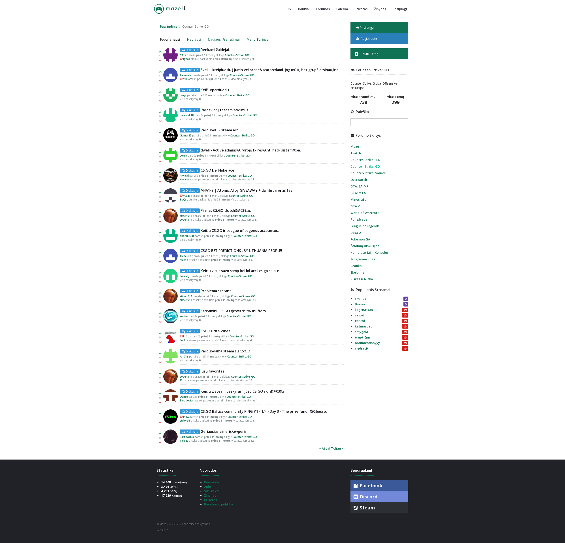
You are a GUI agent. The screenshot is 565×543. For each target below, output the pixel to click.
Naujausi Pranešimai (224, 39)
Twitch (355, 153)
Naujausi (194, 39)
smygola (361, 332)
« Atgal (325, 448)
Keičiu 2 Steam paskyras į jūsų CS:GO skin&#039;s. (243, 391)
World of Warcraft (364, 213)
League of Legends (364, 226)
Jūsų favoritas (212, 371)
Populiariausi (170, 39)
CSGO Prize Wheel (216, 331)
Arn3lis (184, 356)
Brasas (360, 304)
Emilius (360, 299)
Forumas (323, 9)
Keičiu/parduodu (215, 89)
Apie (207, 486)
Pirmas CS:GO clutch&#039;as (226, 210)
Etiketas (361, 9)
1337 (183, 55)
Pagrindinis (168, 26)
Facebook (370, 485)
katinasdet (363, 326)
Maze (354, 146)
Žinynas (380, 9)
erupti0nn (362, 337)
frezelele (185, 75)
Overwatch (358, 180)
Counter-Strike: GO (237, 55)
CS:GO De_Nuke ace (217, 170)
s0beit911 (186, 216)
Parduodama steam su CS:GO (225, 351)
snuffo (184, 316)
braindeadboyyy (367, 343)
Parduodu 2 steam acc (219, 130)
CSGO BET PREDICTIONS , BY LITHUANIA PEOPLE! (241, 250)
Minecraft (358, 199)
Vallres (184, 441)
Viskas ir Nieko (361, 279)
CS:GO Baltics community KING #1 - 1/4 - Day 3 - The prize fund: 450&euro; (264, 411)
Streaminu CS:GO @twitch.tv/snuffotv (233, 310)
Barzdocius (187, 400)
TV (289, 9)
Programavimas (362, 259)
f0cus (183, 380)
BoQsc (184, 199)
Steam (367, 508)
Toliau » (337, 448)
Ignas (186, 59)
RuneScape (358, 219)
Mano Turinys (257, 39)
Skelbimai (357, 272)
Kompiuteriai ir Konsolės (369, 252)
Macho (184, 260)
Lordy (183, 155)
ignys (183, 95)
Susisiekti (211, 491)
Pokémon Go (360, 239)
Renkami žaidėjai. (215, 49)
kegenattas (364, 310)
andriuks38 (187, 236)
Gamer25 (186, 135)
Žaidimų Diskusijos (364, 246)
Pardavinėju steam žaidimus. (225, 110)
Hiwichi (184, 176)
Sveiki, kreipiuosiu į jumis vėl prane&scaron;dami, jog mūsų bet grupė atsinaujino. (270, 69)
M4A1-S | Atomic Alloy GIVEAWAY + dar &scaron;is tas (246, 190)
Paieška (342, 9)
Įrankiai (304, 9)
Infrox (187, 336)
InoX (186, 417)
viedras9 (361, 348)
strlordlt (185, 420)
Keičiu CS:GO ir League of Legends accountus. (240, 230)
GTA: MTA (358, 193)
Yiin (185, 79)
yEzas (186, 196)
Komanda (211, 482)
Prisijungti (400, 9)
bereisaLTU (187, 115)
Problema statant (216, 290)
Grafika (356, 266)
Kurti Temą (370, 54)
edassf (360, 321)
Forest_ (184, 276)
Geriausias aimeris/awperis (224, 431)
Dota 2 (355, 233)
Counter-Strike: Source (368, 173)
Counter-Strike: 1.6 (365, 160)
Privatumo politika (218, 504)
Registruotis (369, 38)
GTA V (355, 206)
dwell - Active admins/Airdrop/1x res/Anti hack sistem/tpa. (251, 150)
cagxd (359, 315)
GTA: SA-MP (359, 186)
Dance (184, 397)
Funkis (184, 340)
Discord (368, 497)
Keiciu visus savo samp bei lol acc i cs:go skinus (240, 270)
